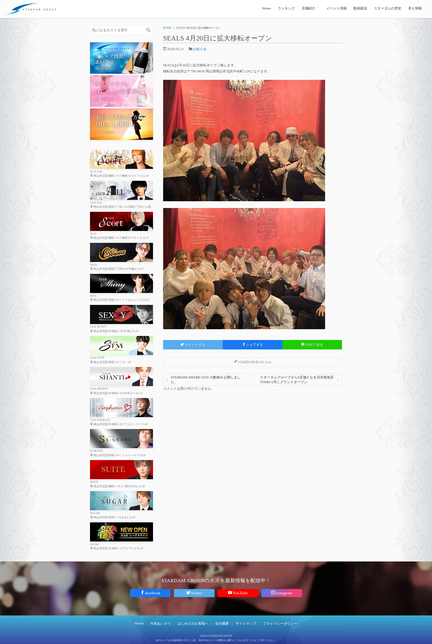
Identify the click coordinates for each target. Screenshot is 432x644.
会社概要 (222, 623)
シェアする (254, 345)
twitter (196, 593)
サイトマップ (246, 623)
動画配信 (360, 8)
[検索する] (148, 30)
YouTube (240, 593)
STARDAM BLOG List (254, 362)
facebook (152, 593)
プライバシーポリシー (280, 623)
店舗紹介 (308, 8)
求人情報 (415, 8)
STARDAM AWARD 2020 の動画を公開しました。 (206, 380)
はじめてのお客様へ (193, 623)
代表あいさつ (160, 623)
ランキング (286, 8)
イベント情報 (336, 8)
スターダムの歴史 (387, 8)
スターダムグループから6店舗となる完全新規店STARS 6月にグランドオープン (297, 380)
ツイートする (195, 345)
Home (266, 8)
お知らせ (200, 49)
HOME (167, 27)
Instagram (284, 593)
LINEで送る (314, 345)
